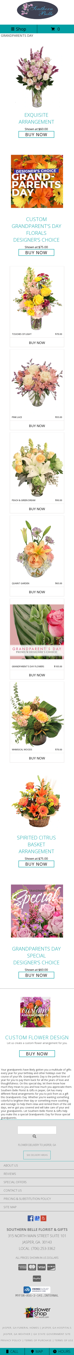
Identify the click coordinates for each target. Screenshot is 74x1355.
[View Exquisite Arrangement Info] (37, 77)
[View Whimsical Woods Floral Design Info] (37, 715)
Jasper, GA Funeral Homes (21, 1327)
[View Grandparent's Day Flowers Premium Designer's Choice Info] (37, 632)
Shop (21, 29)
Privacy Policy (11, 1340)
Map (38, 1351)
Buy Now (36, 134)
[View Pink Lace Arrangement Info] (37, 382)
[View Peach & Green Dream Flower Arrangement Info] (37, 466)
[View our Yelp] (43, 1220)
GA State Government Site (52, 1334)
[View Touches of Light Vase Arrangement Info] (37, 299)
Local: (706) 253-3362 (37, 1248)
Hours (63, 1351)
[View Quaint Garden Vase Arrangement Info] (37, 549)
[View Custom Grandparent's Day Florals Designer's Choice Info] (37, 181)
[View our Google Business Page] (37, 1220)
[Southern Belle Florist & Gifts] (37, 19)
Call (13, 1351)
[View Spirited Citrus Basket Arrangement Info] (37, 799)
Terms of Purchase (38, 1340)
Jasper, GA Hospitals (56, 1327)
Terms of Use (64, 1340)
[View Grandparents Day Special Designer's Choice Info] (37, 911)
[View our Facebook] (30, 1220)
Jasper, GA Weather (16, 1334)
